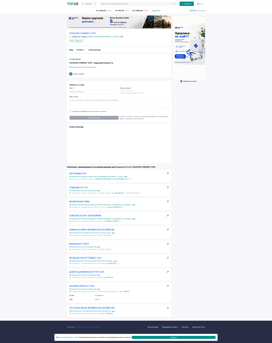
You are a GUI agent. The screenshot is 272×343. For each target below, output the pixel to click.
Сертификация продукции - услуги (110, 176)
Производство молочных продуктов (82, 67)
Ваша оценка (126, 88)
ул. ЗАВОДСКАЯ (118, 193)
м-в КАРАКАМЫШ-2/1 (120, 179)
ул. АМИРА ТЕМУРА (111, 221)
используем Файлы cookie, (69, 337)
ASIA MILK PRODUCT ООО (82, 286)
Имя (71, 88)
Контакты (185, 327)
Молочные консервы (105, 261)
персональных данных (98, 111)
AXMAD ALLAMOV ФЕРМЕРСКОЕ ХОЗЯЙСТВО (92, 230)
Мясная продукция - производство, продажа (114, 205)
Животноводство (76, 233)
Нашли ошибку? (78, 74)
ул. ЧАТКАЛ (115, 37)
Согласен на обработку (89, 111)
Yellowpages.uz (94, 327)
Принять (174, 337)
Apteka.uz (78, 327)
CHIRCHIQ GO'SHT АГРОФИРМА (85, 215)
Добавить (188, 4)
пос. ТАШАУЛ (124, 291)
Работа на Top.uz (198, 327)
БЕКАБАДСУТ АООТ (79, 244)
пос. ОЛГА (107, 235)
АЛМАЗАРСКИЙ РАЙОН (102, 179)
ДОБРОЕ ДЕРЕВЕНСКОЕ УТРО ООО (86, 272)
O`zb (201, 4)
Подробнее (156, 10)
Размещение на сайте (170, 327)
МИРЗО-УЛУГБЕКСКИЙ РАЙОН (99, 37)
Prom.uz (86, 327)
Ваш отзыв (74, 97)
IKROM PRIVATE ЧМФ (79, 201)
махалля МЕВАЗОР (114, 207)
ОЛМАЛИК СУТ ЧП (78, 187)
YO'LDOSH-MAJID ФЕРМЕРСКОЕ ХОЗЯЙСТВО (92, 308)
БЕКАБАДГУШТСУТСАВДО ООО (85, 258)
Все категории (153, 327)
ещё (125, 176)
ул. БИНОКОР (108, 277)
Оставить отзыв (94, 118)
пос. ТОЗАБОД (107, 313)
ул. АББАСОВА (110, 263)
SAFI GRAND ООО (77, 173)
